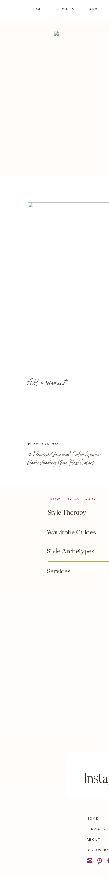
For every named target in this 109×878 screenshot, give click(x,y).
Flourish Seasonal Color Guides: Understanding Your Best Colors (65, 458)
